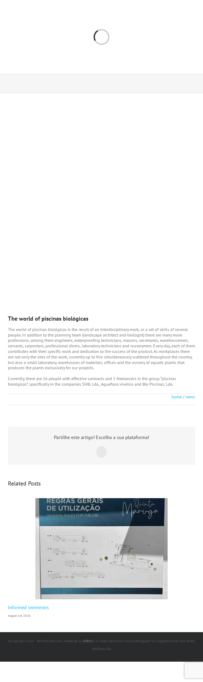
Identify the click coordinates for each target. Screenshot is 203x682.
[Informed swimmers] (101, 548)
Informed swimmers (28, 607)
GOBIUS (88, 641)
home (177, 396)
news (190, 396)
